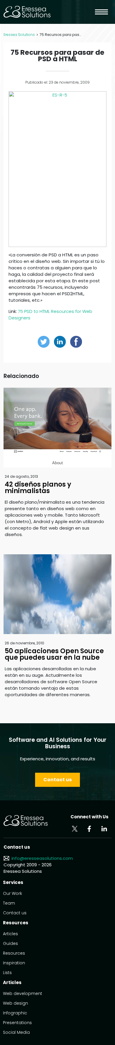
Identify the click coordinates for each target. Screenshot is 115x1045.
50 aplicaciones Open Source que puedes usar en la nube (54, 654)
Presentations (17, 1023)
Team (9, 903)
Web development (22, 993)
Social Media (16, 1032)
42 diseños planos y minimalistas (38, 487)
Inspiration (14, 963)
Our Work (12, 893)
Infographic (15, 1013)
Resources (14, 953)
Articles (10, 934)
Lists (7, 973)
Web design (15, 1003)
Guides (10, 943)
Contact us (57, 779)
